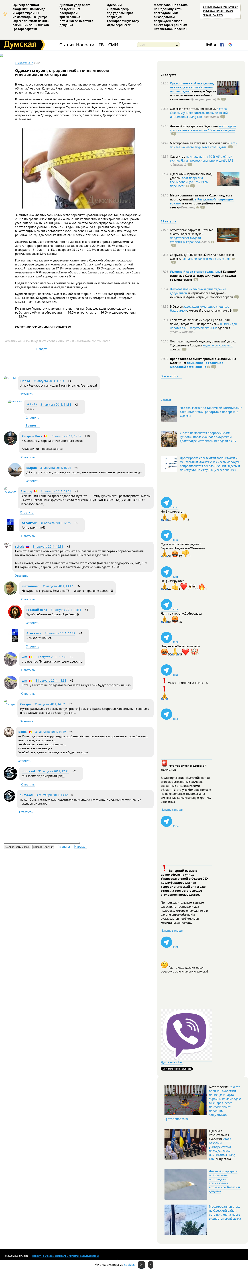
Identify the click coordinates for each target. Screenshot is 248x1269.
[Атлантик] (10, 531)
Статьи (66, 44)
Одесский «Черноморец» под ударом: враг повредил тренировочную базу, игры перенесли (123, 15)
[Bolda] (9, 736)
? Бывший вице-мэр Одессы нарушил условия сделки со (203, 276)
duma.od (28, 771)
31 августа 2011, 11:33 (48, 381)
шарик (31, 468)
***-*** (31, 405)
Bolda (22, 732)
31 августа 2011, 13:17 (57, 586)
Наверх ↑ (42, 349)
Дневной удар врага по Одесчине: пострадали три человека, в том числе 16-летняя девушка (76, 15)
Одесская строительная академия (194, 109)
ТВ (101, 44)
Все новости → (171, 376)
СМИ (113, 44)
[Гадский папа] (15, 618)
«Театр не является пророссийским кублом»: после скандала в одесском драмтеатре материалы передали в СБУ (208, 437)
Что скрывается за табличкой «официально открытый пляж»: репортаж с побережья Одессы (211, 412)
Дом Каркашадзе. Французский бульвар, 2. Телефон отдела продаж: (220, 10)
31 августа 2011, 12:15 (56, 491)
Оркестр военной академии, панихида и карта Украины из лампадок (192, 87)
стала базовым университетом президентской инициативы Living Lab (199, 113)
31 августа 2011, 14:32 (49, 704)
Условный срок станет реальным (195, 272)
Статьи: (166, 400)
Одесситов (178, 157)
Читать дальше (172, 810)
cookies (129, 1265)
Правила (64, 847)
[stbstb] (7, 548)
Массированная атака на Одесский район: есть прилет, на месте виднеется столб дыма (225, 1213)
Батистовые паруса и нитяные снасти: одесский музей (191, 232)
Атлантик (29, 523)
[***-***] (15, 402)
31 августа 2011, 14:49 (50, 732)
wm (24, 657)
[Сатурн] (10, 704)
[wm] (10, 665)
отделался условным (218, 345)
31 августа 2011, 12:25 (55, 523)
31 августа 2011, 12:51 (48, 547)
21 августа (168, 221)
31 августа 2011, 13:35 (51, 681)
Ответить (26, 394)
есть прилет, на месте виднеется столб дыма (203, 145)
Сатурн (25, 704)
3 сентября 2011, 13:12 (52, 795)
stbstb (19, 547)
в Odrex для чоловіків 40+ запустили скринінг (203, 326)
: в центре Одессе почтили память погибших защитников (193, 95)
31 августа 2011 (24, 62)
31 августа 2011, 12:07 (66, 436)
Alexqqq (26, 491)
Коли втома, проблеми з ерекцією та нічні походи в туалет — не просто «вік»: (200, 322)
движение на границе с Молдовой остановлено (196, 365)
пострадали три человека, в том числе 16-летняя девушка (203, 128)
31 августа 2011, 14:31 (66, 610)
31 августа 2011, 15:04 (55, 468)
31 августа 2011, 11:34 (55, 405)
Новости (85, 44)
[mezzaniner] (10, 594)
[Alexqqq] (10, 492)
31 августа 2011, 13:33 (51, 657)
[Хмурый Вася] (10, 444)
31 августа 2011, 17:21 (53, 771)
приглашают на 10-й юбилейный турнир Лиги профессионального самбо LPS (201, 159)
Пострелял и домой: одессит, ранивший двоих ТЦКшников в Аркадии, (203, 343)
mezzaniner (30, 586)
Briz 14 (25, 381)
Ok (141, 1265)
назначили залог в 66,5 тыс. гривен (206, 259)
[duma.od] (10, 779)
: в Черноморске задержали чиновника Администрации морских (201, 295)
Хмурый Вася (32, 436)
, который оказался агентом (209, 310)
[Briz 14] (10, 378)
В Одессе (176, 306)
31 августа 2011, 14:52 (60, 633)
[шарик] (15, 476)
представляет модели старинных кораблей (185, 240)
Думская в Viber (172, 1062)
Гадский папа (36, 610)
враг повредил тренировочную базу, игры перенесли (189, 182)
